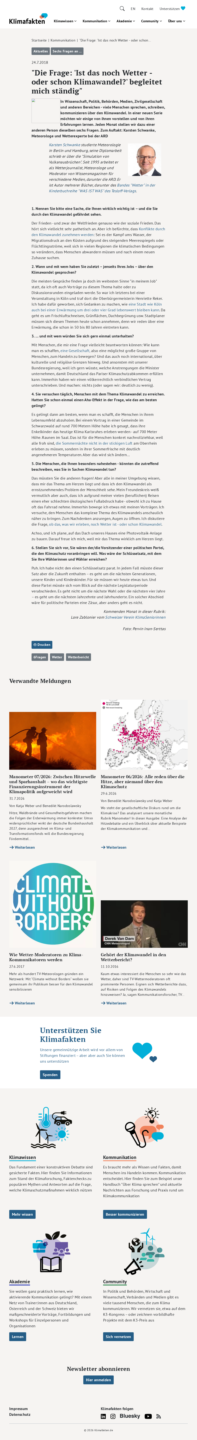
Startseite (39, 40)
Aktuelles (40, 51)
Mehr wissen (22, 1214)
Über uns (175, 21)
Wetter (57, 657)
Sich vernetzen (118, 1336)
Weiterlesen (24, 847)
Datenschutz (19, 1414)
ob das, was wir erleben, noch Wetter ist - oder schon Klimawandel (105, 524)
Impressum (18, 1408)
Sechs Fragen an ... (67, 51)
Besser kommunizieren (125, 1214)
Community (150, 21)
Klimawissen (63, 21)
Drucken (43, 644)
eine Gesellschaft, (75, 350)
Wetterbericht (78, 657)
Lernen (17, 1336)
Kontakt (147, 9)
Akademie (124, 21)
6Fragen (39, 657)
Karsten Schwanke (65, 144)
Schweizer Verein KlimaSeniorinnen (135, 617)
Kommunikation (95, 21)
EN (133, 9)
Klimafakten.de (103, 1430)
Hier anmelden (98, 1379)
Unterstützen (170, 9)
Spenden (50, 1074)
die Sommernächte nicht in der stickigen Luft (94, 443)
